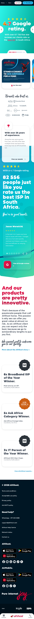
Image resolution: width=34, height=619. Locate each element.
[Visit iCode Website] (19, 609)
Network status (7, 532)
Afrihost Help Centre (9, 527)
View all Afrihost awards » (23, 471)
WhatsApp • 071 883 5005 (11, 518)
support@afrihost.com (9, 522)
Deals (19, 2)
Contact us (5, 537)
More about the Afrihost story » (15, 350)
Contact (30, 617)
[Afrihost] (17, 616)
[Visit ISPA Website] (29, 609)
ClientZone (29, 2)
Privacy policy (6, 500)
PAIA (3, 608)
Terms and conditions (9, 491)
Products (4, 617)
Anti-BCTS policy (7, 505)
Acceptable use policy (9, 495)
